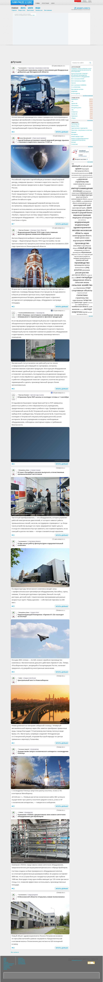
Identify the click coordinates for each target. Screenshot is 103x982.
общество (74, 254)
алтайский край (86, 166)
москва (76, 230)
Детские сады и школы (37, 395)
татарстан (87, 300)
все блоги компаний (88, 95)
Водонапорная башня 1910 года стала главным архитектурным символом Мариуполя (38, 233)
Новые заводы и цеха (77, 136)
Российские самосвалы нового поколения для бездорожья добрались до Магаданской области (43, 71)
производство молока (82, 265)
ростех (85, 272)
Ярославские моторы (77, 89)
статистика (82, 295)
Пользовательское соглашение (7, 965)
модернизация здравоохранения (82, 226)
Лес (73, 109)
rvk (72, 101)
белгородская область (82, 171)
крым (89, 207)
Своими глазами (35, 470)
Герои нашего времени (39, 138)
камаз (78, 201)
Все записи (15, 952)
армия (78, 168)
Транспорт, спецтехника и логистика (38, 68)
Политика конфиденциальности (8, 963)
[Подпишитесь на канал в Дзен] (14, 35)
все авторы (90, 120)
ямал (89, 312)
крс (86, 208)
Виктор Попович (24, 230)
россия (78, 272)
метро (79, 220)
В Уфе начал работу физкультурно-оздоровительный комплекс (40, 544)
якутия (85, 312)
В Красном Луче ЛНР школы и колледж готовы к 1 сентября (43, 397)
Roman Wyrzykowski (25, 138)
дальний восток (83, 177)
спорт (88, 288)
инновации (78, 191)
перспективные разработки (82, 256)
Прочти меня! (78, 1)
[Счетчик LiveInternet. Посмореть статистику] (91, 963)
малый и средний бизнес (82, 212)
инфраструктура (86, 195)
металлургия (87, 218)
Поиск (89, 1)
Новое (53, 3)
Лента (23, 8)
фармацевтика (82, 304)
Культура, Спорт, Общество (38, 230)
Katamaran (74, 116)
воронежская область (87, 175)
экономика (82, 309)
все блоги (90, 146)
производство (82, 262)
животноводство (79, 184)
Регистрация (45, 3)
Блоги (30, 8)
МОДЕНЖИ (74, 91)
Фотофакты (74, 134)
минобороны (83, 220)
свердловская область (82, 280)
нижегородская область (82, 235)
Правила (84, 1)
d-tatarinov (75, 112)
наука (86, 233)
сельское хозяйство (82, 285)
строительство (82, 298)
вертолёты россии (84, 173)
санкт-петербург (84, 277)
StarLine (73, 83)
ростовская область (79, 275)
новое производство (83, 242)
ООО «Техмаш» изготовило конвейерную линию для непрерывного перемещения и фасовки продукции (40, 316)
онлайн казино (80, 254)
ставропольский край (82, 293)
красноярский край (78, 208)
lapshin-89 (74, 103)
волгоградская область (77, 175)
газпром (73, 177)
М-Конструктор (75, 93)
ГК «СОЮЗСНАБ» (75, 87)
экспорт (88, 309)
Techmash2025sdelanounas (27, 313)
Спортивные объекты (34, 541)
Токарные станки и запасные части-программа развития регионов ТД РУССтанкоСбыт (81, 70)
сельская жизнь (82, 282)
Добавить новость (83, 8)
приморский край (82, 260)
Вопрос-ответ (21, 10)
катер (82, 201)
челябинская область (80, 306)
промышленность (80, 267)
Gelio (20, 678)
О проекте (14, 10)
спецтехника (80, 288)
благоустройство (76, 173)
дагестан (77, 177)
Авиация (73, 132)
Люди (37, 8)
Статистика (74, 144)
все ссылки (90, 161)
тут (33, 15)
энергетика (77, 311)
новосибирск (77, 246)
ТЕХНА (21, 812)
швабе (90, 306)
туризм (85, 302)
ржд (87, 267)
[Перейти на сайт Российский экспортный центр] (80, 157)
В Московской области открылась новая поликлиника (41, 897)
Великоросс (75, 99)
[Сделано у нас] (22, 3)
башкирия (85, 169)
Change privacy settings (6, 968)
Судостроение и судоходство (79, 128)
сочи (74, 288)
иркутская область (82, 197)
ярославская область (82, 314)
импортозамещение (82, 188)
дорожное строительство (82, 180)
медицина (77, 217)
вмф (90, 173)
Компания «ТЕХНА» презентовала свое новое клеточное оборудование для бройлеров (42, 815)
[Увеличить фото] (40, 350)
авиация (76, 165)
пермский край (88, 254)
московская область (83, 231)
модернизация (82, 222)
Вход (38, 3)
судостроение (78, 300)
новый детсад (84, 248)
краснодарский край (82, 205)
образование (86, 252)
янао (91, 312)
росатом (78, 270)
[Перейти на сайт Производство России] (80, 160)
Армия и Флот (35, 612)
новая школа (80, 238)
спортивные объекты (82, 290)
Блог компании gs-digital (78, 81)
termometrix (23, 68)
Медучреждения (33, 894)
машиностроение (82, 215)
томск (73, 302)
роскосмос (86, 270)
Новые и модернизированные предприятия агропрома (79, 139)
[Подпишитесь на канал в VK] (14, 39)
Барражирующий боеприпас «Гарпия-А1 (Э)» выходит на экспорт (41, 615)
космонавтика (82, 203)
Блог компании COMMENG (78, 85)
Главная (14, 8)
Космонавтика (35, 749)
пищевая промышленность (82, 258)
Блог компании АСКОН (77, 79)
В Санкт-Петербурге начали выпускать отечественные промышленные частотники (41, 473)
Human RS (74, 114)
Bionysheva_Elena (24, 470)
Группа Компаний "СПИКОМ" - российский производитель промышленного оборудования (80, 75)
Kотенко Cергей (24, 749)
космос (89, 203)
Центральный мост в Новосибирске (33, 680)
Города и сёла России (30, 678)
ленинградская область (82, 210)
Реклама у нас (39, 10)
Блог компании (48, 10)
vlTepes (74, 118)
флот (88, 304)
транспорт (78, 302)
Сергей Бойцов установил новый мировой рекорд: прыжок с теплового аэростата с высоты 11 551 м (43, 141)
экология (76, 309)
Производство (40, 313)
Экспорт (73, 142)
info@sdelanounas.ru (77, 960)
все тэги (91, 316)
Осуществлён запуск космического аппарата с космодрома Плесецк (43, 752)
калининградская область (79, 199)
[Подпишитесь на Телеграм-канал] (14, 31)
